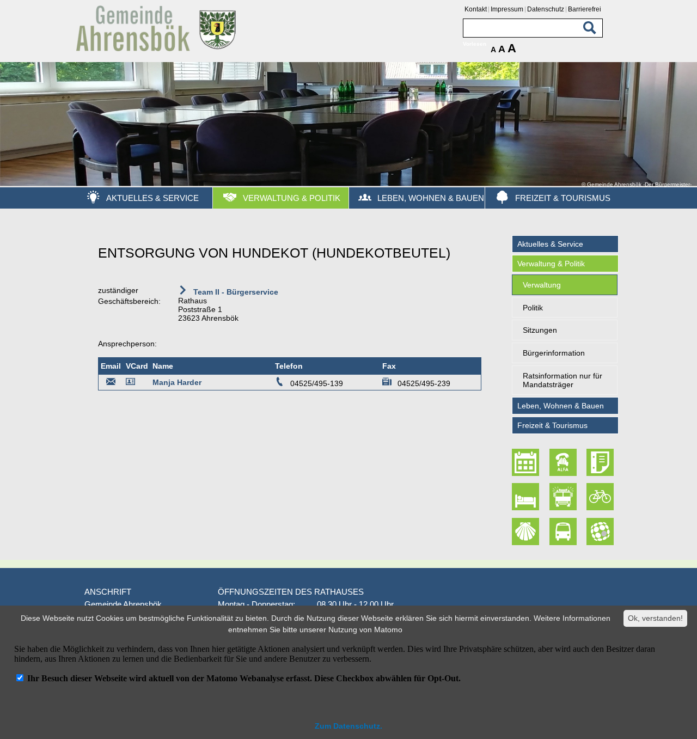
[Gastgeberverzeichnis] (527, 497)
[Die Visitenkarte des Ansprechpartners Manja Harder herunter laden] (132, 383)
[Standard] (158, 49)
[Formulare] (601, 462)
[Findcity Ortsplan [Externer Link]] (601, 531)
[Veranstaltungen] (527, 462)
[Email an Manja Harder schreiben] (111, 383)
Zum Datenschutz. (348, 726)
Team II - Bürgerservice (234, 292)
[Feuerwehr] (564, 497)
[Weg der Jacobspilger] (527, 531)
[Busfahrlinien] (564, 531)
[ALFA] (564, 462)
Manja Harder (176, 382)
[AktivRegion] (601, 497)
